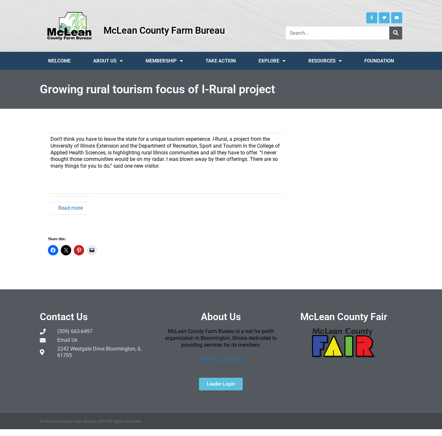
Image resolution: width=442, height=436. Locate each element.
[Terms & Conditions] (221, 359)
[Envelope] (396, 17)
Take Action (220, 61)
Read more (70, 208)
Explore (269, 61)
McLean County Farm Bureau (164, 30)
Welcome (59, 61)
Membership (161, 61)
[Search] (395, 33)
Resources (322, 61)
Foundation (379, 61)
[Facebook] (371, 17)
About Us (104, 61)
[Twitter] (384, 17)
